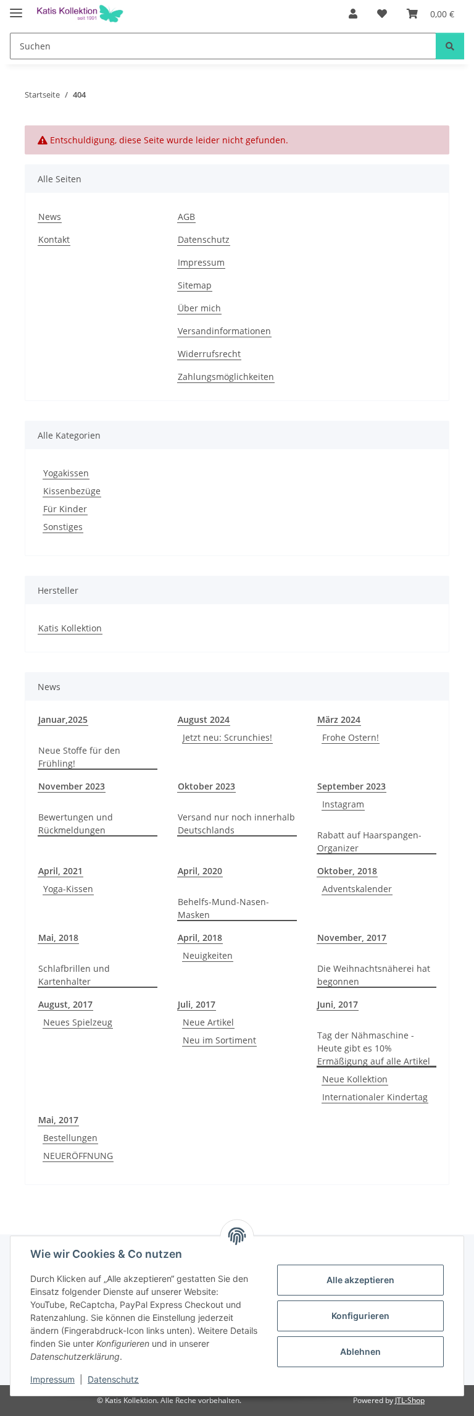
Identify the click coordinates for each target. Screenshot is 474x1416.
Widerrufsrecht (209, 354)
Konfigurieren (360, 1315)
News (49, 216)
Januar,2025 (63, 719)
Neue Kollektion (355, 1079)
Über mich (199, 308)
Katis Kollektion (70, 628)
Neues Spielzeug (77, 1022)
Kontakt (54, 239)
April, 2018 (200, 937)
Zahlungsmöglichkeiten (226, 376)
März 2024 (338, 719)
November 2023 (71, 786)
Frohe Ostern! (350, 737)
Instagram (343, 804)
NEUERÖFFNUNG (78, 1155)
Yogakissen (66, 473)
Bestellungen (70, 1138)
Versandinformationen (224, 331)
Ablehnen (360, 1351)
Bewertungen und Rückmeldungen (75, 823)
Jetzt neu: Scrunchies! (227, 737)
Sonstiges (63, 527)
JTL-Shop (410, 1400)
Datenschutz (113, 1379)
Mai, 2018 (58, 937)
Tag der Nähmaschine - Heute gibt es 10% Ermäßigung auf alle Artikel (373, 1048)
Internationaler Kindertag (375, 1097)
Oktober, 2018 (347, 871)
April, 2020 (200, 871)
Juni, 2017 (337, 1004)
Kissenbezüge (72, 491)
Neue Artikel (208, 1022)
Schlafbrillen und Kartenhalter (74, 975)
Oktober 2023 (206, 786)
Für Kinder (65, 509)
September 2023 (351, 786)
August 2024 (204, 719)
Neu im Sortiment (219, 1040)
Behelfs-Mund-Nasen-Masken (223, 908)
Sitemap (195, 285)
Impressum (52, 1379)
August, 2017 (65, 1004)
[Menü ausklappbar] (16, 7)
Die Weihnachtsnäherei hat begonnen (373, 975)
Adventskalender (357, 889)
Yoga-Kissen (68, 889)
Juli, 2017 (196, 1004)
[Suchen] (450, 46)
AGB (186, 216)
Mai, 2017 (58, 1120)
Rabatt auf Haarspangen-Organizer (369, 841)
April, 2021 (60, 871)
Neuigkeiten (208, 955)
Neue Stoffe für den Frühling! (79, 756)
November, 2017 (351, 937)
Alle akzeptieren (360, 1280)
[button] (353, 13)
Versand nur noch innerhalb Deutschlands (236, 823)
